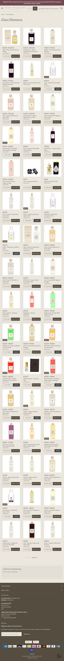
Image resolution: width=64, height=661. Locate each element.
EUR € (35, 642)
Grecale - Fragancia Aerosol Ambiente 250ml (30, 412)
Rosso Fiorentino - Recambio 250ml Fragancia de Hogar (51, 379)
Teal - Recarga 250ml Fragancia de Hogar (52, 281)
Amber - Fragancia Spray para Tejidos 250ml (31, 215)
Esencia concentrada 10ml (51, 181)
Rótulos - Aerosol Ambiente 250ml (32, 83)
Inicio (2, 14)
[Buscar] (35, 8)
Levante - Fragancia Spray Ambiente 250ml (30, 478)
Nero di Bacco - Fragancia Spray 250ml (52, 149)
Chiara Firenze (26, 53)
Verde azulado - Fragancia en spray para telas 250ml (10, 544)
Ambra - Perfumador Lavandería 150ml (11, 248)
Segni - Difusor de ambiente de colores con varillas (31, 248)
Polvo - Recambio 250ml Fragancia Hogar (9, 182)
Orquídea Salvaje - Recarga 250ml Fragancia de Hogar (51, 445)
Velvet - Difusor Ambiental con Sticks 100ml (52, 248)
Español (28, 642)
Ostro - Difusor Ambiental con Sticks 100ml (10, 412)
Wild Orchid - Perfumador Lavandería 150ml (50, 215)
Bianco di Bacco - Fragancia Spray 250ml (10, 314)
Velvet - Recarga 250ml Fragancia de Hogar (32, 346)
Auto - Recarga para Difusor (30, 181)
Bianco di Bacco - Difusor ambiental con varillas (29, 116)
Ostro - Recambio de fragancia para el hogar (31, 511)
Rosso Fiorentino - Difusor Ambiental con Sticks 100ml (10, 379)
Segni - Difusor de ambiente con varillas (11, 50)
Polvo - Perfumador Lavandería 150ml (52, 83)
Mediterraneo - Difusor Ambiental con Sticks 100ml (11, 346)
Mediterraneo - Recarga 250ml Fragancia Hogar (52, 314)
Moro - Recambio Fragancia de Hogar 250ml (31, 544)
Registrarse (27, 634)
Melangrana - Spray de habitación (29, 314)
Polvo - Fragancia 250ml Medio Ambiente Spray (31, 149)
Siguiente (34, 557)
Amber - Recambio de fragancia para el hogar (52, 116)
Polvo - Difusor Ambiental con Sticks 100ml (10, 116)
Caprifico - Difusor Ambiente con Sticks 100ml (52, 412)
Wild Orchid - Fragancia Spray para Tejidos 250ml (31, 281)
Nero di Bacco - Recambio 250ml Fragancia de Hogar (11, 83)
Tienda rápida (6, 56)
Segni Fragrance (6, 53)
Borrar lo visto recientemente (10, 572)
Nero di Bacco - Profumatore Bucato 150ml (10, 511)
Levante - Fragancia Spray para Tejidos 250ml (11, 478)
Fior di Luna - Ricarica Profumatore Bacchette (9, 445)
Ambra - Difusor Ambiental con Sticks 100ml (10, 281)
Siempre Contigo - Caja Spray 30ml (31, 379)
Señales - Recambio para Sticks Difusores (52, 50)
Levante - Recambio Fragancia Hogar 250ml (52, 511)
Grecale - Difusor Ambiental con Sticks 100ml (52, 478)
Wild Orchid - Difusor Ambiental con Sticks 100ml (52, 346)
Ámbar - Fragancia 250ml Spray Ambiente (52, 544)
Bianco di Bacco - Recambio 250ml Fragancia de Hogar (10, 149)
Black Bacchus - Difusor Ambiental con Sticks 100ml (30, 50)
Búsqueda (32, 654)
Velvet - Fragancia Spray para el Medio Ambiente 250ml (31, 445)
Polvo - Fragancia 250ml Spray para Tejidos (10, 215)
